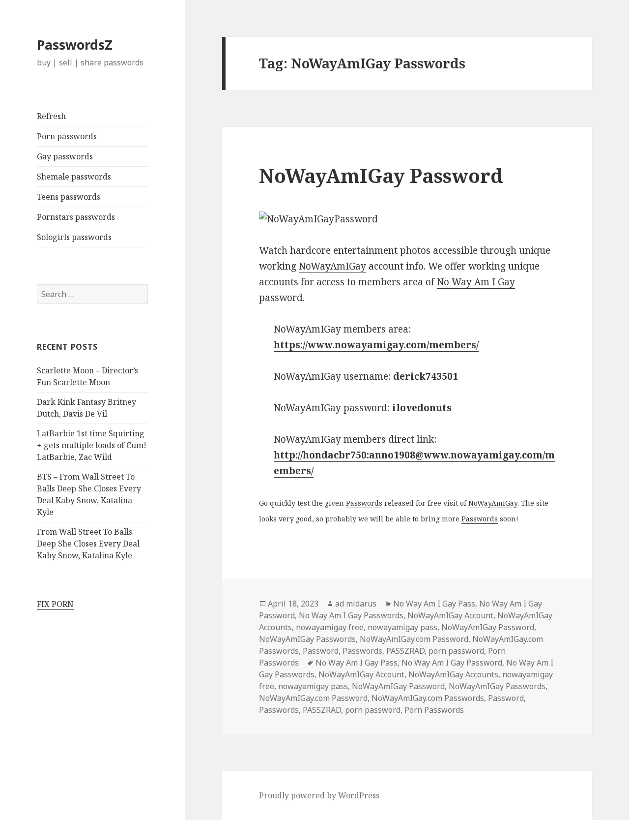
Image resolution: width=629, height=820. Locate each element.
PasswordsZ (75, 44)
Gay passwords (65, 156)
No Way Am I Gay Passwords (351, 615)
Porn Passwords (434, 709)
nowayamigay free (330, 627)
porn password (456, 650)
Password (321, 650)
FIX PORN (55, 604)
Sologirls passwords (74, 237)
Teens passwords (68, 196)
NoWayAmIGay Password (381, 175)
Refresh (51, 116)
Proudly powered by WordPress (319, 795)
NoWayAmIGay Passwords (307, 639)
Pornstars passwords (76, 217)
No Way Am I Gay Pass (434, 603)
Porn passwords (67, 136)
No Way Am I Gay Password (451, 662)
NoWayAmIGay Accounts (453, 674)
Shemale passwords (74, 176)
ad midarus (355, 603)
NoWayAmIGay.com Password (414, 639)
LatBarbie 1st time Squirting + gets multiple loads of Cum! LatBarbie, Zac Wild (91, 445)
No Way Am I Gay (476, 281)
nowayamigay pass (402, 627)
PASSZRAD (405, 650)
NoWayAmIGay (332, 266)
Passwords (364, 503)
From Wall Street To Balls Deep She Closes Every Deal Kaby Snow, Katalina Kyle (88, 543)
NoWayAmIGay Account (450, 615)
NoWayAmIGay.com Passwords (428, 698)
